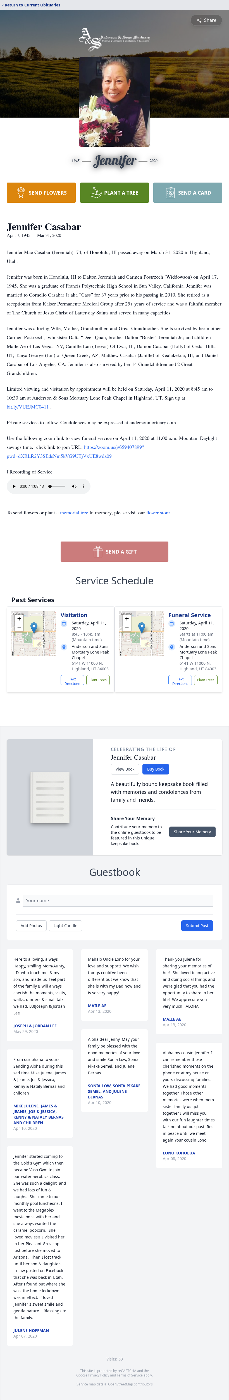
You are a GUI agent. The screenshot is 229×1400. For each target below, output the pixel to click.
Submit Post (197, 925)
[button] (33, 628)
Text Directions (72, 681)
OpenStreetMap (120, 1384)
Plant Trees (98, 680)
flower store (158, 512)
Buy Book (155, 769)
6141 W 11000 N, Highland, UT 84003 (90, 666)
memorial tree (74, 512)
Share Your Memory (192, 831)
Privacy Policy (98, 1375)
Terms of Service (130, 1375)
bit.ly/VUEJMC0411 (28, 406)
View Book (125, 769)
